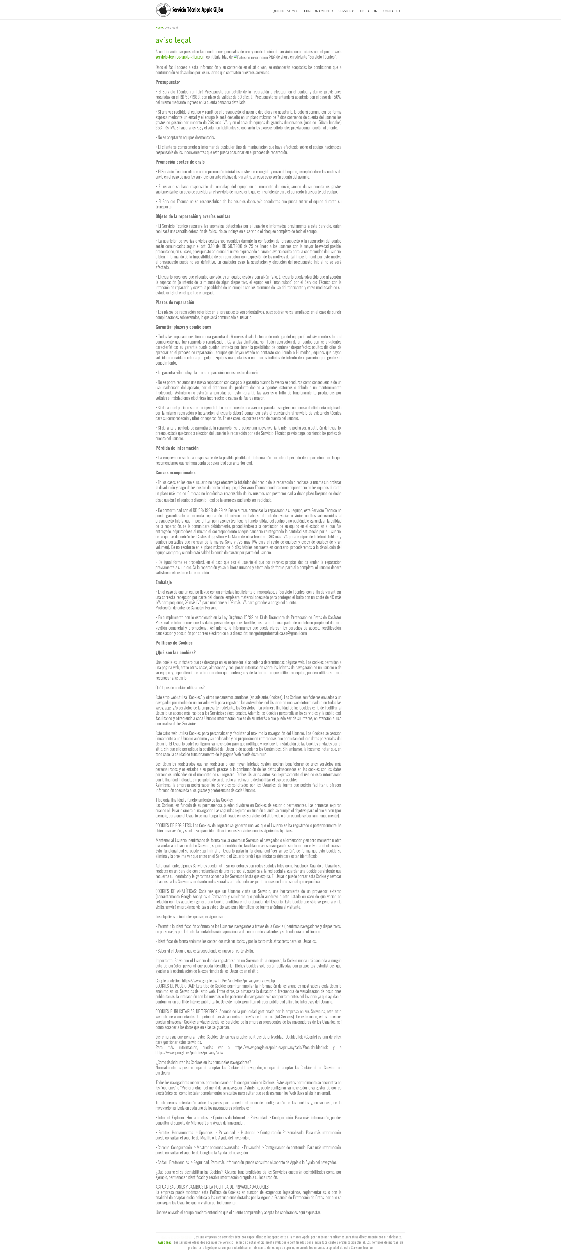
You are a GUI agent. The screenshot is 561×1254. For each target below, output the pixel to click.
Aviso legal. (165, 1242)
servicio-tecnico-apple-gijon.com (180, 56)
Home (159, 27)
